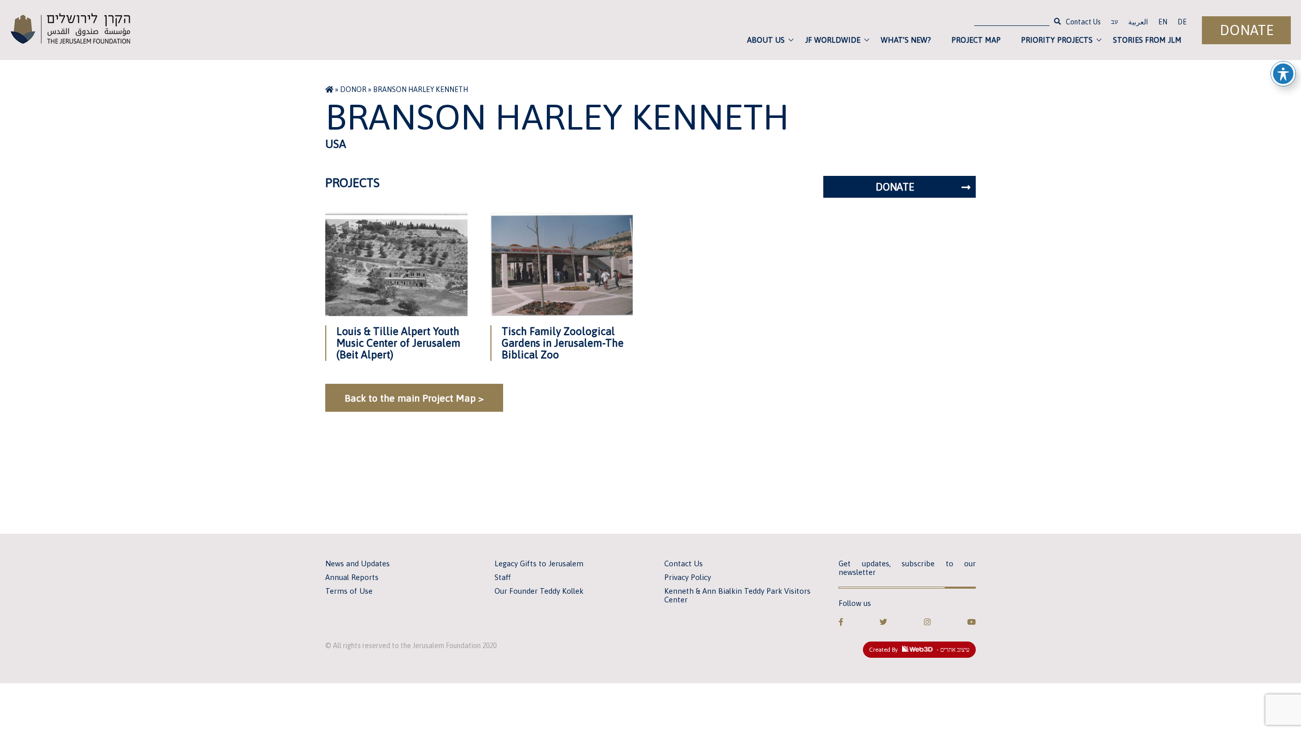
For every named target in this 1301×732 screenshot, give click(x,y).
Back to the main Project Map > (414, 398)
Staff (502, 577)
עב (1114, 22)
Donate (1247, 30)
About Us (766, 40)
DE (1182, 22)
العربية (1138, 22)
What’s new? (906, 40)
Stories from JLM (1147, 40)
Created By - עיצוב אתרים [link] (919, 649)
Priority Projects (1057, 40)
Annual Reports (352, 577)
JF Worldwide (832, 40)
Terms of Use (349, 591)
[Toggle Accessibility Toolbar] (1283, 74)
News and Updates (357, 563)
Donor (353, 89)
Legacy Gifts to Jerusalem (538, 563)
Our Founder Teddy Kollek (538, 591)
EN (1162, 22)
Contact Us (1083, 22)
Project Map (976, 40)
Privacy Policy (687, 577)
